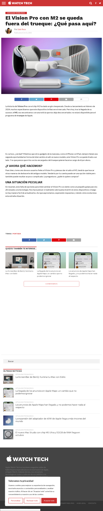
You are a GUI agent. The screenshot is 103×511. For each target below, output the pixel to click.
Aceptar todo (49, 501)
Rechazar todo (32, 501)
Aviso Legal (81, 503)
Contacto (92, 503)
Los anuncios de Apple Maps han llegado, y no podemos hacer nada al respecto (83, 273)
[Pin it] (51, 99)
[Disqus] (51, 318)
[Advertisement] (51, 135)
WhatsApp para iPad (66, 503)
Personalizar (15, 501)
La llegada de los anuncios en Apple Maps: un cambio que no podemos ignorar (49, 273)
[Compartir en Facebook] (21, 99)
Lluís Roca (22, 29)
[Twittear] (36, 99)
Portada (17, 234)
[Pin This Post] (59, 239)
